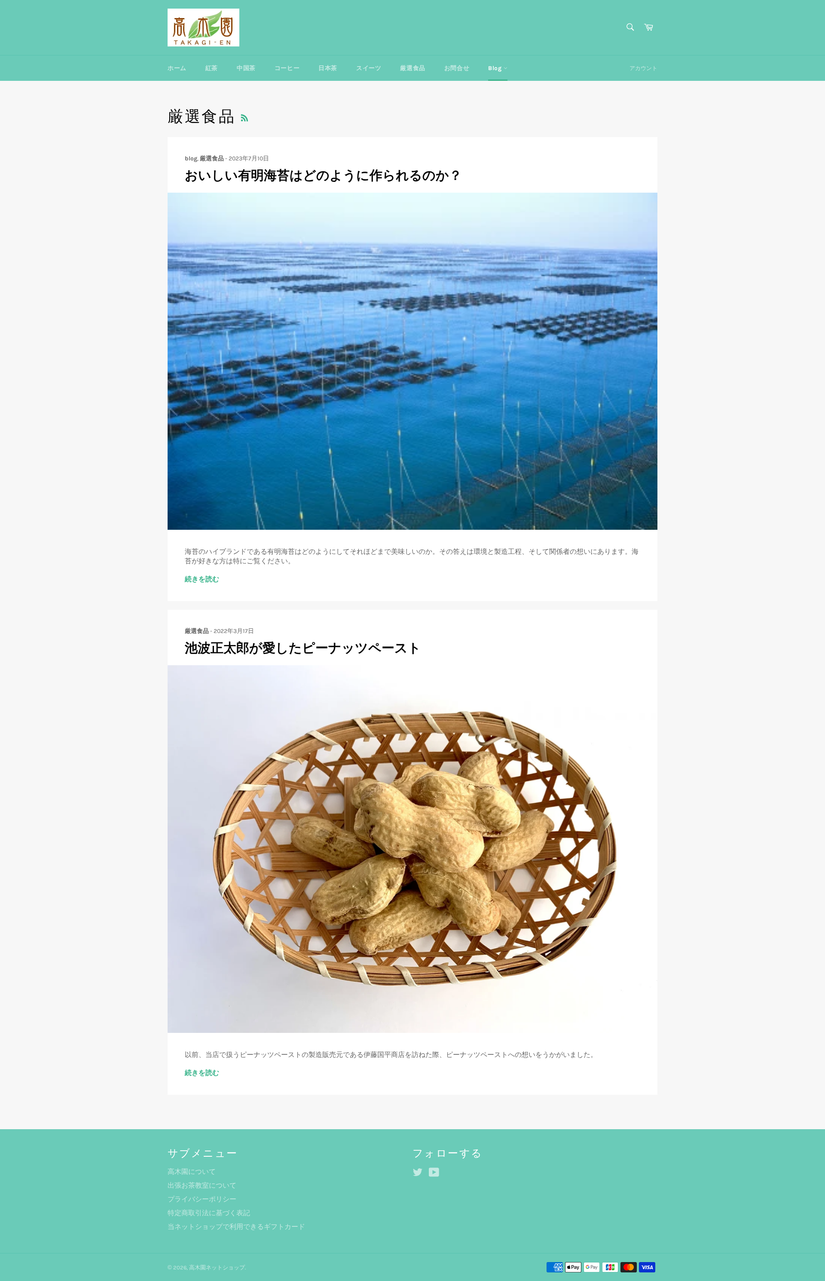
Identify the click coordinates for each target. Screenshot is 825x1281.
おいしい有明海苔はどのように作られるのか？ (323, 175)
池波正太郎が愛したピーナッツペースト (303, 648)
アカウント (643, 68)
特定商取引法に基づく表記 (209, 1213)
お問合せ (456, 68)
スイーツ (368, 68)
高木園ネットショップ (217, 1267)
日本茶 (327, 68)
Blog (496, 68)
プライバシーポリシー (202, 1199)
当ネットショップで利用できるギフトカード (236, 1227)
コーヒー (287, 68)
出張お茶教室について (202, 1185)
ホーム (177, 68)
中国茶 (246, 68)
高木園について (192, 1171)
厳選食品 (412, 68)
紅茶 (211, 68)
